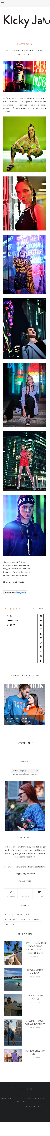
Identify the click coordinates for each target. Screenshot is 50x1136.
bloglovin (39, 896)
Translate (34, 774)
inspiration (25, 920)
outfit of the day (21, 915)
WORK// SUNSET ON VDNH (35, 1052)
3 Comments (39, 609)
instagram (11, 896)
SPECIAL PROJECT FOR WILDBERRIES (35, 1022)
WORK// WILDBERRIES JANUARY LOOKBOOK (19, 720)
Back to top (33, 1106)
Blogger (30, 1089)
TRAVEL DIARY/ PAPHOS (35, 997)
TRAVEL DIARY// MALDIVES (35, 972)
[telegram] (10, 609)
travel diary (11, 924)
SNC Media (18, 582)
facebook (25, 896)
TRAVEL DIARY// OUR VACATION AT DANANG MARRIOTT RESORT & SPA (35, 948)
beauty (37, 920)
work (7, 915)
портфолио (24, 44)
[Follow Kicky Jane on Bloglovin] (15, 594)
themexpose (20, 1098)
